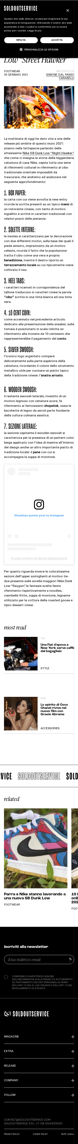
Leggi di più (34, 31)
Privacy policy (11, 1134)
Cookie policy (40, 1134)
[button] (39, 49)
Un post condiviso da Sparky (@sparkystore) (39, 558)
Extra (8, 1051)
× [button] (67, 10)
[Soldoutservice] (7, 1013)
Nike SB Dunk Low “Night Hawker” (47, 153)
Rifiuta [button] (21, 40)
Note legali (67, 1134)
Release (10, 1066)
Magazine (11, 1036)
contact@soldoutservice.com (27, 1119)
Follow (10, 1095)
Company (11, 1080)
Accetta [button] (57, 40)
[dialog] (39, 29)
